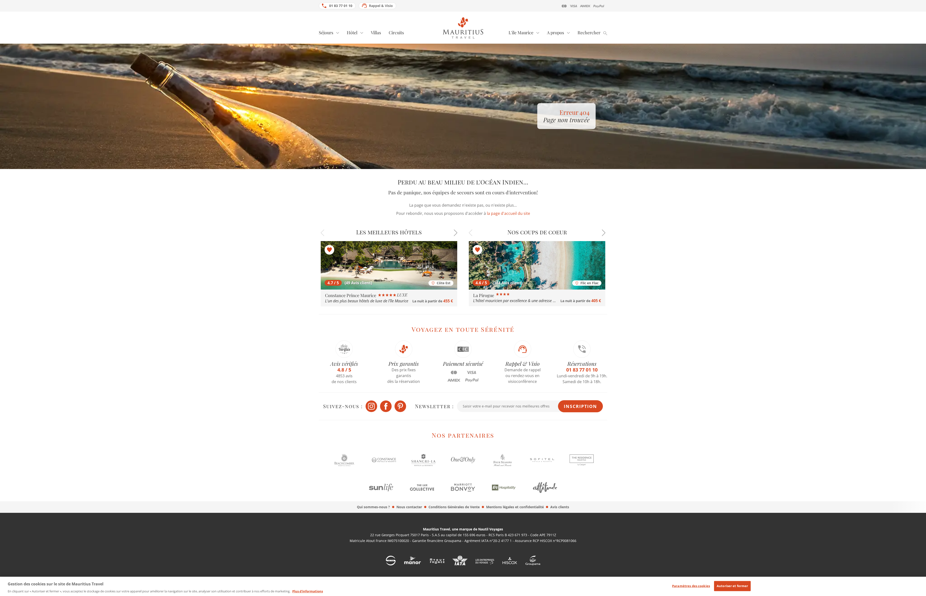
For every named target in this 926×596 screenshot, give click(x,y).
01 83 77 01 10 (340, 5)
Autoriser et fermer (732, 586)
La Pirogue (484, 295)
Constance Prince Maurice (351, 295)
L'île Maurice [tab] (521, 32)
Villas (376, 32)
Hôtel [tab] (352, 32)
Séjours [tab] (326, 32)
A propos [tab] (555, 32)
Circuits (396, 32)
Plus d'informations (307, 591)
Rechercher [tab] (589, 32)
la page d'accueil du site (508, 213)
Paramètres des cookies (691, 586)
